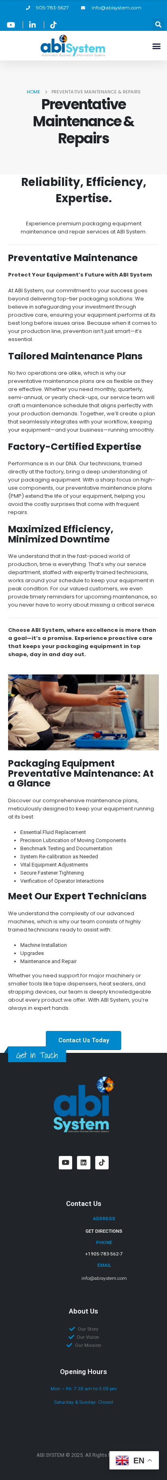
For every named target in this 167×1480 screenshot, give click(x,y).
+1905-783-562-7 (104, 1254)
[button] (158, 24)
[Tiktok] (102, 1162)
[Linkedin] (83, 1162)
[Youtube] (65, 1162)
